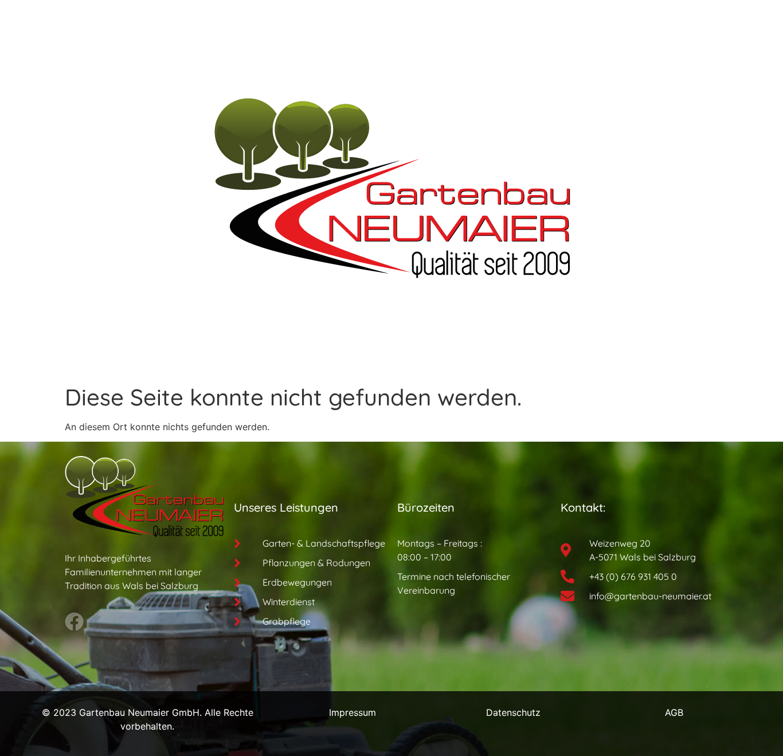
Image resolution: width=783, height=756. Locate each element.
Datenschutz (513, 712)
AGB (674, 712)
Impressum (352, 712)
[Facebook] (74, 621)
